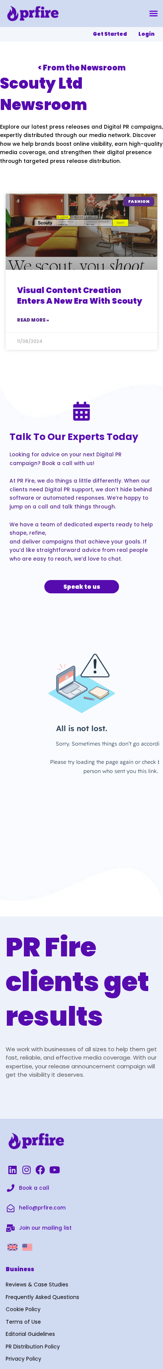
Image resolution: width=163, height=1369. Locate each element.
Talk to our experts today (73, 436)
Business (20, 1269)
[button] (153, 13)
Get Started (110, 34)
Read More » (33, 320)
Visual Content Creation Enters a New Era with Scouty (79, 295)
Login (146, 34)
